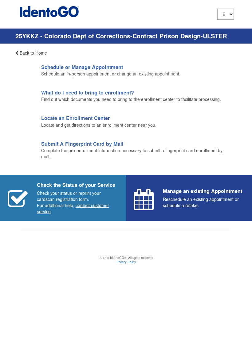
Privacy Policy (126, 262)
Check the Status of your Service (76, 184)
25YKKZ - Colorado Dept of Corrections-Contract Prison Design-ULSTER (121, 35)
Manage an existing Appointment (202, 190)
